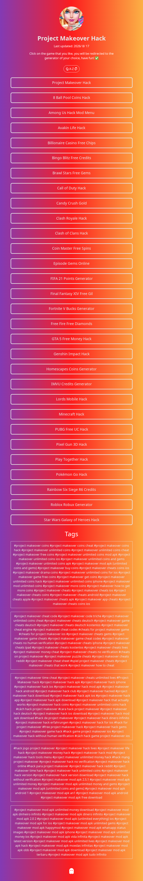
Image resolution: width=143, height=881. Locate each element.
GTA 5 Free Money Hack (71, 338)
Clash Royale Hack (71, 218)
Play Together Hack (71, 459)
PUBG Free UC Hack (71, 429)
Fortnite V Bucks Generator (71, 308)
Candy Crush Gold (71, 203)
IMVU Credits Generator (71, 383)
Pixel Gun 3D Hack (71, 444)
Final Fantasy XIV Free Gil (71, 293)
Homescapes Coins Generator (71, 368)
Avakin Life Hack (71, 127)
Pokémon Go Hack (71, 474)
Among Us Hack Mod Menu (71, 112)
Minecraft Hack (71, 414)
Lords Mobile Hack (71, 399)
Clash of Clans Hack (71, 233)
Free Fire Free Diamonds (71, 323)
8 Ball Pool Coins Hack (71, 97)
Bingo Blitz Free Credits (71, 157)
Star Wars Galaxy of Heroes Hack (71, 519)
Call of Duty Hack (71, 187)
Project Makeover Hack (71, 82)
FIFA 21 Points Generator (71, 278)
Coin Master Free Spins (71, 248)
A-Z (71, 69)
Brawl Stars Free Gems (71, 172)
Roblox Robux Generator (72, 504)
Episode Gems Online (71, 263)
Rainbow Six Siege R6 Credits (71, 489)
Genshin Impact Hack (72, 353)
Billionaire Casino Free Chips (72, 142)
